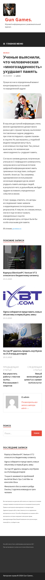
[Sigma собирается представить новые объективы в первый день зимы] (22, 309)
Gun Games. (18, 19)
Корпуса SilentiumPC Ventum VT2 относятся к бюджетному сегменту (21, 274)
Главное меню (14, 43)
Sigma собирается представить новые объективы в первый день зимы (22, 313)
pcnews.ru (17, 228)
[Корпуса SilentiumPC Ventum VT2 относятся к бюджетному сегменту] (22, 270)
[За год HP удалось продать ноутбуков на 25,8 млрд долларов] (22, 348)
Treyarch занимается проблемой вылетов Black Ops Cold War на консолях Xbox (19, 479)
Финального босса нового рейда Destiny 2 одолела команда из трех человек (20, 489)
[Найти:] (22, 433)
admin (18, 76)
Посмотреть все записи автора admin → (29, 405)
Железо (6, 53)
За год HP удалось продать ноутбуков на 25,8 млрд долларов (22, 352)
